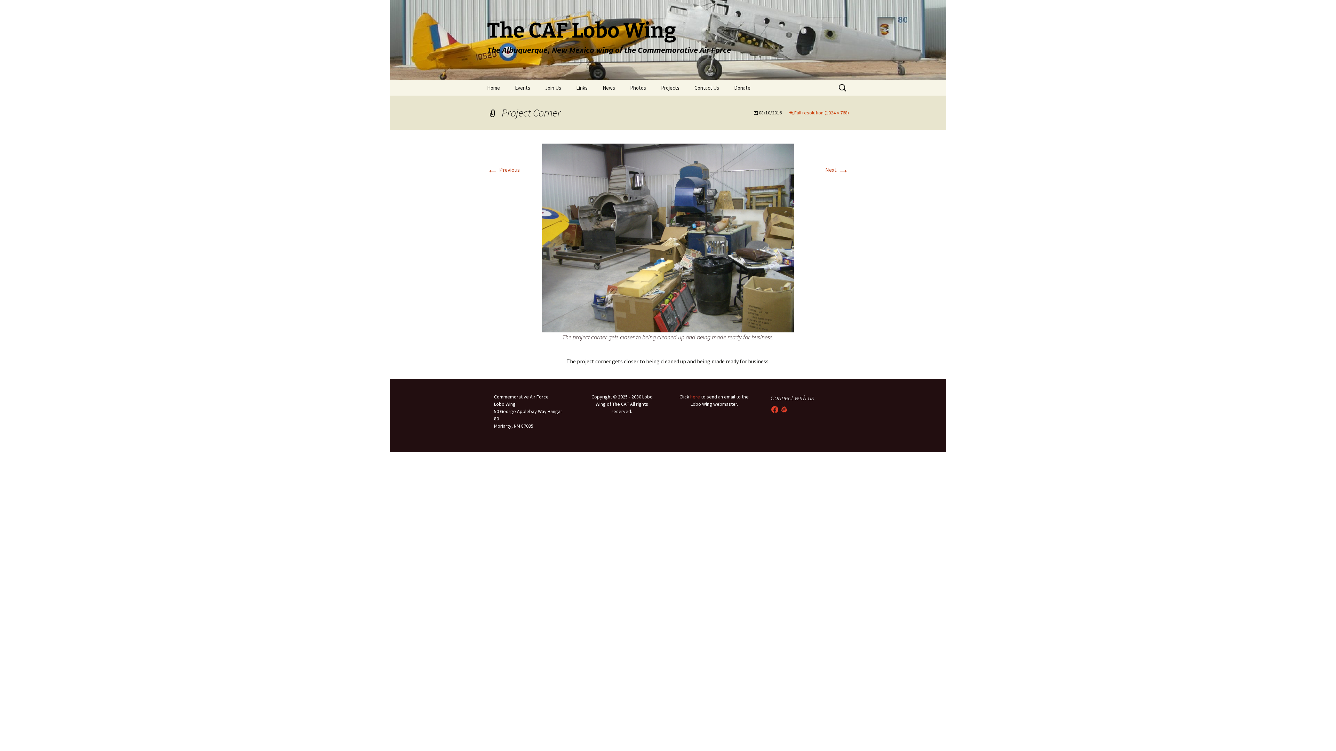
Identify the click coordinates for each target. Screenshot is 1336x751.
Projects (670, 87)
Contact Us (706, 87)
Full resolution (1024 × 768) (821, 113)
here (695, 397)
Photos (638, 87)
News (609, 87)
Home (493, 87)
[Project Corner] (668, 237)
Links (582, 87)
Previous (503, 169)
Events (522, 87)
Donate (742, 87)
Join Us (553, 87)
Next (837, 169)
